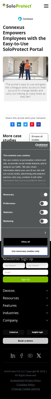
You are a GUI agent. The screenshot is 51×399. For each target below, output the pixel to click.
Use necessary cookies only (25, 251)
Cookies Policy (26, 384)
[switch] (44, 203)
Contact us (13, 332)
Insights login (37, 332)
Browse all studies (37, 138)
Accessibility (17, 380)
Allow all (25, 242)
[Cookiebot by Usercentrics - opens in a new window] (36, 145)
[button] (46, 6)
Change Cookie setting (26, 389)
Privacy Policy (33, 380)
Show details (35, 233)
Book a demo (25, 340)
